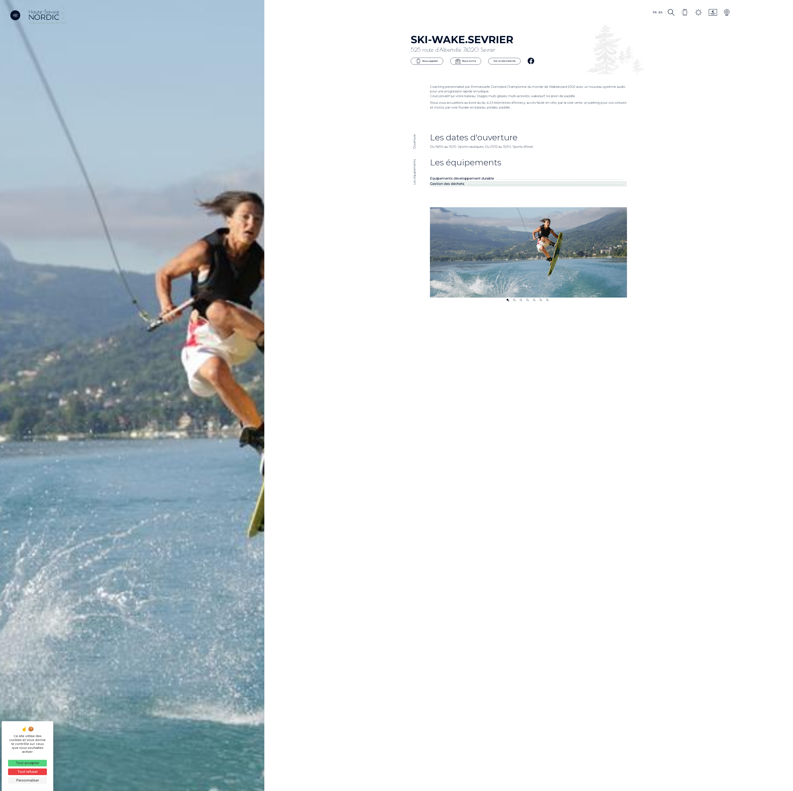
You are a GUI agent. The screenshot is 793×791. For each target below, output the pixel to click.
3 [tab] (521, 300)
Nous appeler (430, 61)
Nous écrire (469, 61)
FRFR (654, 12)
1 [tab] (507, 300)
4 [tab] (527, 300)
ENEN (660, 12)
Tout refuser (27, 772)
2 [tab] (514, 300)
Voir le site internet (504, 61)
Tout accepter (27, 763)
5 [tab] (534, 300)
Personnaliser (27, 780)
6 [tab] (540, 300)
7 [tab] (547, 300)
